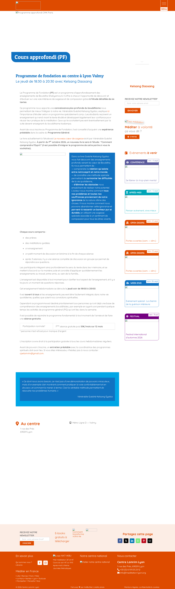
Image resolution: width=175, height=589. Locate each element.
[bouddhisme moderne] (91, 529)
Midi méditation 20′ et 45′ (63, 560)
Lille (18, 576)
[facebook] (40, 563)
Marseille (31, 581)
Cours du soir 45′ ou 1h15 (63, 562)
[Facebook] (120, 541)
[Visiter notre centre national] (95, 562)
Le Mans (20, 578)
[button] (164, 3)
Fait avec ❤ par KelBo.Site (81, 587)
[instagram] (45, 563)
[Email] (150, 541)
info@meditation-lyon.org (132, 572)
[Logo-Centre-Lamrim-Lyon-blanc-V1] (28, 2)
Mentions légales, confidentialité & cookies (141, 587)
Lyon (35, 578)
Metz (37, 576)
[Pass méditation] (134, 122)
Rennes (25, 576)
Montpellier (21, 581)
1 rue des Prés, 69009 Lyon (130, 566)
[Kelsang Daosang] (142, 72)
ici (108, 111)
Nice (38, 581)
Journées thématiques (62, 568)
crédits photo (99, 587)
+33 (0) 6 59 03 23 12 (130, 569)
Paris (31, 576)
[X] (126, 541)
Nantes (28, 578)
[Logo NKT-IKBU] (62, 555)
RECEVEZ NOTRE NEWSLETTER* (141, 99)
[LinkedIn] (132, 541)
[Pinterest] (144, 541)
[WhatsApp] (138, 541)
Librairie (19, 565)
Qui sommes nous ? (24, 562)
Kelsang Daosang (142, 86)
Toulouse (42, 578)
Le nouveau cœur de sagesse (69, 138)
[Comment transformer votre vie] (78, 529)
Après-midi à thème (61, 565)
